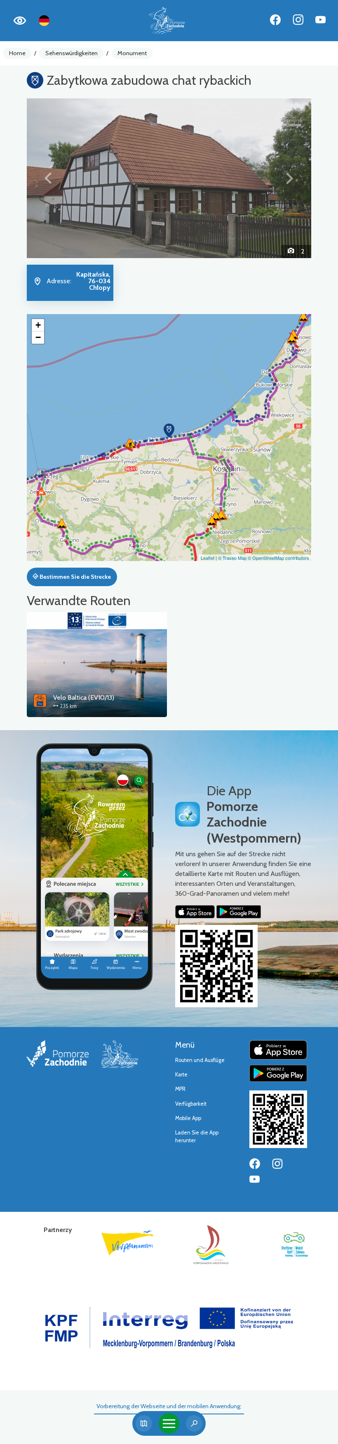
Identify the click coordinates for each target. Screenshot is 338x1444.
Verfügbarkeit (191, 1104)
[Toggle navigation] (169, 1423)
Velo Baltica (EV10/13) (83, 697)
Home (17, 53)
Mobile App (188, 1118)
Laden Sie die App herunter (196, 1137)
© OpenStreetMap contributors (278, 557)
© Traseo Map (232, 557)
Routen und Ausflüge (200, 1060)
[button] (48, 178)
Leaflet (207, 557)
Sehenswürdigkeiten (71, 53)
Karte (181, 1074)
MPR (180, 1089)
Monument (132, 53)
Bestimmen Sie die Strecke (74, 576)
